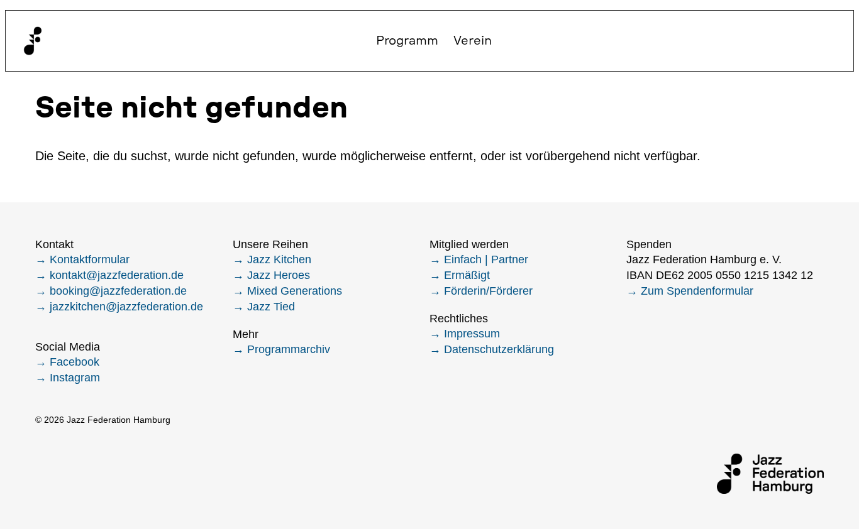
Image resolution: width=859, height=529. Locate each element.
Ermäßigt (467, 275)
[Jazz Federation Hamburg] (32, 41)
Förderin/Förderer (488, 291)
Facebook (74, 362)
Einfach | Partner (486, 259)
